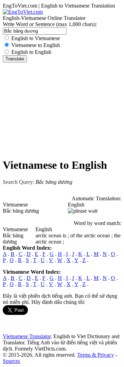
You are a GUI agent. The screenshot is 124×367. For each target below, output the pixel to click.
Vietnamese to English (35, 45)
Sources (11, 361)
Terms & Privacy (95, 355)
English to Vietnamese (35, 38)
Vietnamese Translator (27, 336)
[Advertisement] (62, 109)
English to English (31, 52)
